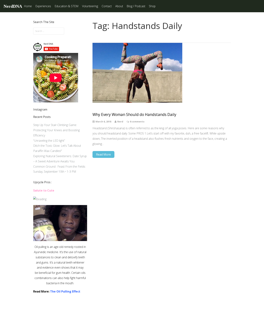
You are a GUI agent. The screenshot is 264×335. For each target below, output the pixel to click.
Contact (107, 6)
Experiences (43, 6)
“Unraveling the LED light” (49, 141)
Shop (152, 6)
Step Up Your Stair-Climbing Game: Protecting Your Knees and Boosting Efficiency (56, 130)
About (119, 6)
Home (28, 6)
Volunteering (90, 6)
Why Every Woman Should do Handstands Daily (134, 114)
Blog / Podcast (136, 6)
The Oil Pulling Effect (65, 291)
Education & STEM (66, 6)
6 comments (137, 121)
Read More (103, 154)
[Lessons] (40, 199)
